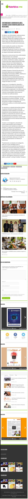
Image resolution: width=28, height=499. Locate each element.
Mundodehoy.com (20, 492)
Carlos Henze (4, 495)
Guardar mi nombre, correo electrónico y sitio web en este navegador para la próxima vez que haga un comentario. (13, 295)
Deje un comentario (6, 29)
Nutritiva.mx (6, 166)
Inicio (2, 16)
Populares (6, 375)
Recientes (11, 375)
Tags (16, 375)
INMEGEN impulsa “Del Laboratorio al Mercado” (12, 233)
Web (3, 290)
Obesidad (13, 166)
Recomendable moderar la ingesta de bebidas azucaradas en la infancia (10, 188)
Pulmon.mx (19, 166)
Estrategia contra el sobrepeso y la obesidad (18, 191)
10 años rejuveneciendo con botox (18, 392)
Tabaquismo (4, 168)
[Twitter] (13, 494)
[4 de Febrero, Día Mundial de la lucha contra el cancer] (7, 399)
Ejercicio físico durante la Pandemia (18, 404)
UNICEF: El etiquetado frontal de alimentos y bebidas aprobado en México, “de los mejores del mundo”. (18, 386)
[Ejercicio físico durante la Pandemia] (7, 405)
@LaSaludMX (4, 450)
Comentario (4, 269)
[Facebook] (12, 494)
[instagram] (16, 494)
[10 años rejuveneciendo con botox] (7, 393)
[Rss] (11, 494)
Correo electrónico (6, 285)
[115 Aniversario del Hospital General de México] (7, 379)
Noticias (6, 16)
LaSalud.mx (8, 492)
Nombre (4, 281)
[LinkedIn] (14, 494)
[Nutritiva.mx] (14, 6)
